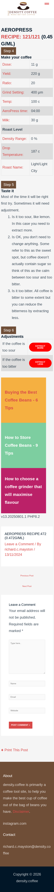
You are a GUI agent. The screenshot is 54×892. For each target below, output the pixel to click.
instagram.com (14, 823)
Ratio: (7, 83)
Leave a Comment (19, 544)
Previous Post (26, 576)
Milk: (6, 120)
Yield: (6, 74)
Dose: (7, 64)
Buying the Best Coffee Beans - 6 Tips (21, 400)
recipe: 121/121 (20, 37)
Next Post (27, 586)
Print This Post (15, 750)
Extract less (40, 363)
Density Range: (14, 139)
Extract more (40, 347)
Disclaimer (21, 811)
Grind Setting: (13, 92)
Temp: (7, 101)
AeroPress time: (15, 111)
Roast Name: (12, 167)
